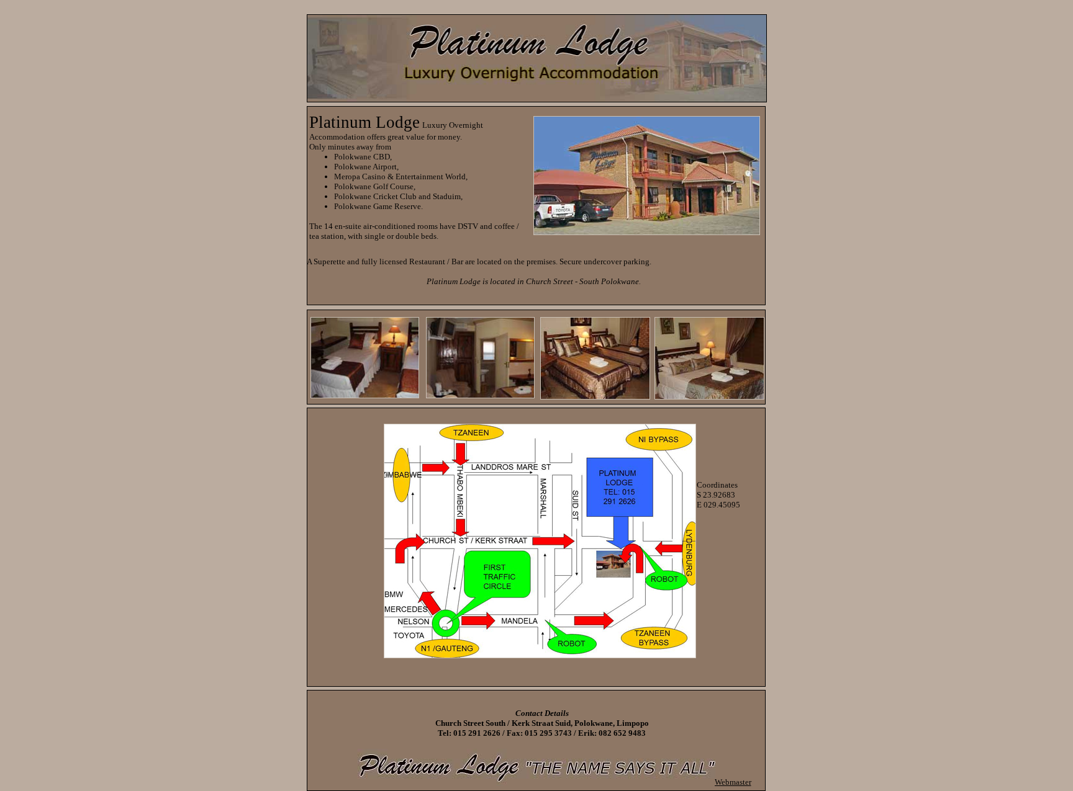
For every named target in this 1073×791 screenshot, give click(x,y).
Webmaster (733, 782)
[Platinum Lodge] (540, 655)
